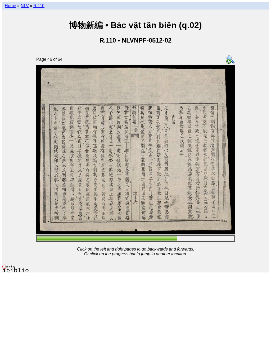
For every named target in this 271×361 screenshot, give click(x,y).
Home (10, 5)
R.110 (38, 5)
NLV (25, 5)
